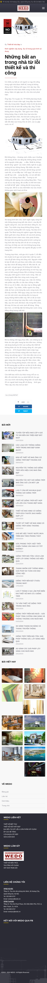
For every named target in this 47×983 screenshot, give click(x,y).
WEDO (13, 972)
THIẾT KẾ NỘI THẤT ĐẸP (12, 827)
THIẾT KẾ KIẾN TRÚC (11, 863)
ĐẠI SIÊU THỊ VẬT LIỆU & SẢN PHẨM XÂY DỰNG (20, 829)
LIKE (25, 402)
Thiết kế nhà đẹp (13, 44)
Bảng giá (5, 792)
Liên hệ (4, 796)
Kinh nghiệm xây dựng (13, 49)
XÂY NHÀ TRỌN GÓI (10, 868)
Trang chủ (6, 806)
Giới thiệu (5, 801)
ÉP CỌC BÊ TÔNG (10, 832)
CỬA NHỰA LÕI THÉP (11, 834)
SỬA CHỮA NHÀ (9, 837)
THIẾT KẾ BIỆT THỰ (10, 824)
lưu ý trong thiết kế (12, 395)
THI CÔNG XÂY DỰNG (11, 865)
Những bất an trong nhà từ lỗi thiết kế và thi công (22, 64)
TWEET (23, 411)
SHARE (23, 406)
